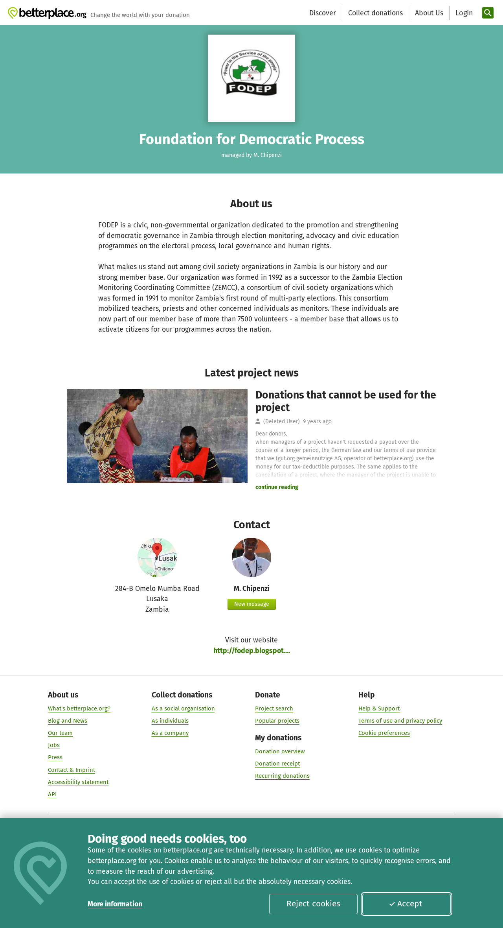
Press (55, 757)
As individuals (170, 720)
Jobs (54, 745)
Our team (60, 732)
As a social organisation (183, 708)
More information (115, 904)
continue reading (276, 487)
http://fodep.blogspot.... (251, 650)
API (52, 794)
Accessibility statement (78, 782)
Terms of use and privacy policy (400, 720)
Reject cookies (313, 903)
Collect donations (375, 13)
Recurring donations (282, 775)
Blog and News (67, 720)
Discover (322, 13)
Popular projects (277, 720)
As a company (170, 732)
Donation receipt (277, 763)
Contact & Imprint (71, 769)
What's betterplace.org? (79, 708)
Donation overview (280, 751)
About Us (429, 13)
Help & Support (379, 708)
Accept (409, 903)
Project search (274, 708)
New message (251, 604)
